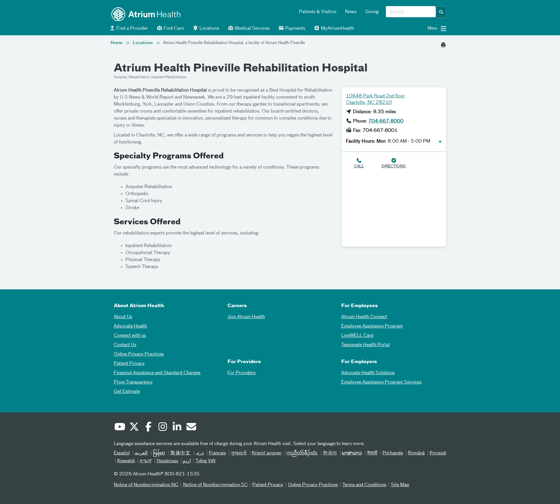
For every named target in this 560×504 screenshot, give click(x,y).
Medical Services (252, 28)
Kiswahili (126, 461)
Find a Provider (131, 28)
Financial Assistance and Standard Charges (157, 373)
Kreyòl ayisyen (266, 453)
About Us (123, 317)
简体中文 (180, 453)
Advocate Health (130, 326)
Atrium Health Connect (364, 317)
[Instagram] (162, 427)
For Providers (242, 373)
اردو (187, 461)
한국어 (330, 453)
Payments (294, 28)
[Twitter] (134, 427)
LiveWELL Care (357, 335)
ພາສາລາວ (352, 453)
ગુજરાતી (239, 453)
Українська (167, 461)
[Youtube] (119, 427)
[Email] (191, 427)
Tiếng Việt (205, 461)
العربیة (141, 453)
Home (117, 43)
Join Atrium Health (246, 317)
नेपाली (372, 453)
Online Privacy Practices (139, 354)
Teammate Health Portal (365, 345)
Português (393, 453)
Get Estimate (127, 391)
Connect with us (130, 335)
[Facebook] (148, 427)
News (350, 12)
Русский (438, 453)
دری (200, 453)
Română (416, 453)
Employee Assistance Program (372, 326)
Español (122, 453)
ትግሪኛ (146, 461)
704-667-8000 (385, 121)
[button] (441, 12)
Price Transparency (133, 382)
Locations (208, 28)
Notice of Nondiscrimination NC (146, 485)
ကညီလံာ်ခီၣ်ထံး (302, 453)
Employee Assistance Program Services (381, 382)
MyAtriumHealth (337, 28)
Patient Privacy (129, 363)
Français (217, 453)
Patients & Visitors (317, 12)
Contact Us (125, 345)
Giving (372, 12)
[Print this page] (443, 43)
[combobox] (411, 12)
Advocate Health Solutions (368, 373)
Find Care (173, 28)
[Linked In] (177, 427)
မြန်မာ (159, 453)
